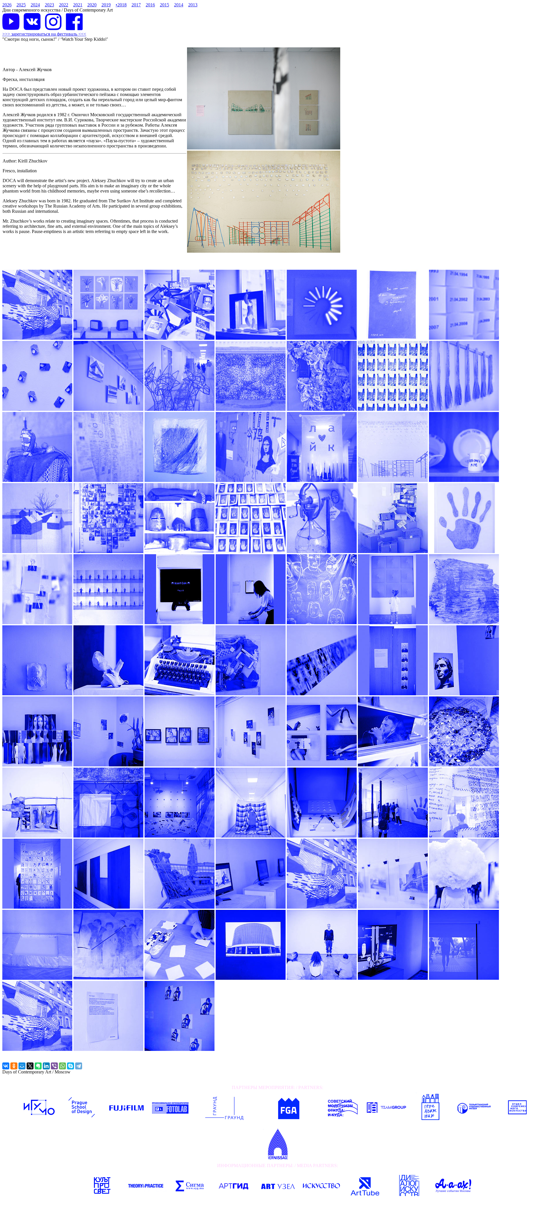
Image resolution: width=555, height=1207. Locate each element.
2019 (106, 4)
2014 (178, 4)
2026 (7, 4)
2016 (150, 4)
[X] (30, 1065)
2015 (164, 4)
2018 (121, 4)
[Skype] (70, 1065)
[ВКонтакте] (5, 1065)
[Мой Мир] (21, 1065)
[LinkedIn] (46, 1065)
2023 (49, 4)
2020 (92, 4)
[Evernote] (38, 1065)
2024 (35, 4)
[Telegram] (78, 1065)
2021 (77, 4)
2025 (21, 4)
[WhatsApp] (62, 1065)
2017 (136, 4)
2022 (63, 4)
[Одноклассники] (13, 1065)
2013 (192, 4)
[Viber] (54, 1065)
